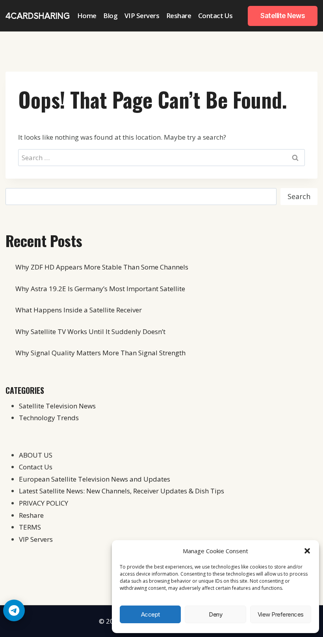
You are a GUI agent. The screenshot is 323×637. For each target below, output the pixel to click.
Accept (150, 614)
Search (299, 196)
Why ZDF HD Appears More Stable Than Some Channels (101, 266)
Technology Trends (49, 417)
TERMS (30, 527)
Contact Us (215, 15)
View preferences (281, 614)
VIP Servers (142, 15)
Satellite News (282, 16)
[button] (307, 551)
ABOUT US (35, 455)
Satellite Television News (57, 405)
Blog (110, 15)
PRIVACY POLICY (43, 503)
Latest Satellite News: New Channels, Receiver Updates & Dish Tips (121, 490)
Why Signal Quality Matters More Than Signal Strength (100, 352)
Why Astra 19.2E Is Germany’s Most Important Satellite (100, 288)
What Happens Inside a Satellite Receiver (78, 309)
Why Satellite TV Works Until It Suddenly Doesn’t (90, 331)
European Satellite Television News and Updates (94, 479)
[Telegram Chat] (14, 610)
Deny (215, 614)
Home (87, 15)
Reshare (178, 15)
